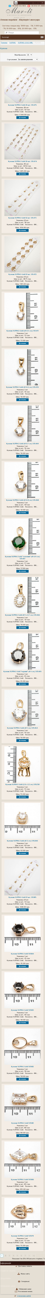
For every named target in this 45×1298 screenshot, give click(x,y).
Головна (4, 43)
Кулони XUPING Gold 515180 (22, 1179)
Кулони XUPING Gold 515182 (22, 1066)
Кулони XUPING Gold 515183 (22, 1010)
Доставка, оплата (25, 1266)
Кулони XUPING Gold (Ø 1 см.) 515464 (22, 728)
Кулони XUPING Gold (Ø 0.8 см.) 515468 (22, 500)
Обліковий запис (25, 1289)
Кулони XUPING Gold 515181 (22, 1123)
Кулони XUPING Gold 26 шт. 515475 (22, 105)
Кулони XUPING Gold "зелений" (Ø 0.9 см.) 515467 (22, 558)
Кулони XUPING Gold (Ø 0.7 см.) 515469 (22, 444)
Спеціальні (25, 1281)
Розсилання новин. (25, 1291)
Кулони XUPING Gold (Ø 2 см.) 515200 (22, 841)
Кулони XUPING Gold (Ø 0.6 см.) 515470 (22, 387)
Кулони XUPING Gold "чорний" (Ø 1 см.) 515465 (22, 671)
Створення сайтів (24, 1296)
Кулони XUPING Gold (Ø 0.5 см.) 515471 (22, 331)
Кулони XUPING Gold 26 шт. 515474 (22, 161)
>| (33, 1256)
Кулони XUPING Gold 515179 (22, 1236)
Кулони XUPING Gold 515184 (22, 954)
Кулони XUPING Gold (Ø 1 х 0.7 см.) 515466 (22, 615)
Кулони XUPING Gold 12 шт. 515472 (22, 274)
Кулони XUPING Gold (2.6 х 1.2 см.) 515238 (22, 784)
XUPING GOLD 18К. (25, 43)
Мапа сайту (25, 1274)
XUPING (12, 43)
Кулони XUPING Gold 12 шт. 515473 (22, 218)
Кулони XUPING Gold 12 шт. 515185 (22, 897)
